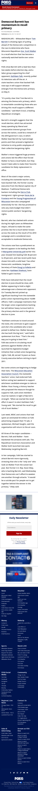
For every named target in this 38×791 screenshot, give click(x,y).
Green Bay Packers (6, 650)
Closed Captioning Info (24, 720)
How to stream (22, 648)
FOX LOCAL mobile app (6, 610)
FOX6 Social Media (6, 673)
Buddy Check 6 (22, 681)
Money (4, 620)
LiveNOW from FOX (23, 657)
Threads (3, 686)
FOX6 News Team (23, 709)
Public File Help (22, 716)
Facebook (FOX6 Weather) (6, 693)
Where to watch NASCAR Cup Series (23, 742)
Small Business (5, 634)
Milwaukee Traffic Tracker (23, 640)
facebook (10, 772)
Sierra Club (25, 192)
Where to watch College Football (22, 736)
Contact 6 (4, 623)
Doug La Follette (24, 267)
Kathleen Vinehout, (18, 270)
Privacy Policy (21, 542)
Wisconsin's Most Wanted (6, 596)
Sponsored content (6, 740)
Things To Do (21, 675)
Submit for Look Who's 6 (24, 623)
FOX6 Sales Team (6, 733)
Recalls (3, 627)
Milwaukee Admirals (7, 655)
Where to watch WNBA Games (24, 758)
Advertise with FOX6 (7, 735)
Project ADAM (22, 683)
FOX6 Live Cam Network (22, 600)
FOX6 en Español (6, 614)
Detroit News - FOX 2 (7, 713)
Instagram (4, 681)
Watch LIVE (22, 646)
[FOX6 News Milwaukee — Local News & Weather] (6, 3)
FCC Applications (22, 718)
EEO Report (21, 714)
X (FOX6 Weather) (6, 696)
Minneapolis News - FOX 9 (7, 709)
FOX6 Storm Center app (23, 596)
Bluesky (3, 688)
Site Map (3, 616)
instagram (17, 772)
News (3, 591)
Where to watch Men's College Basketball (24, 749)
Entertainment (5, 601)
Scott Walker (16, 31)
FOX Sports (21, 661)
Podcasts (4, 603)
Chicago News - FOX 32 (7, 706)
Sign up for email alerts (24, 705)
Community (22, 672)
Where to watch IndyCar (22, 746)
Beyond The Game (6, 653)
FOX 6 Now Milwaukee (6, 31)
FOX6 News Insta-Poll (7, 608)
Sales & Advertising (6, 730)
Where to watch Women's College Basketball (23, 754)
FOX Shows (21, 668)
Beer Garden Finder (23, 677)
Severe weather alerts (24, 593)
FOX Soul (20, 663)
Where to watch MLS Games (24, 762)
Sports (4, 646)
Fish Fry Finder (22, 679)
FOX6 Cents (4, 625)
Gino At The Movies (23, 637)
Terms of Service (20, 543)
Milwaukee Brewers (7, 648)
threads (20, 772)
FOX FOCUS (4, 737)
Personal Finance (6, 629)
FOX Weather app (23, 603)
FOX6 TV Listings (22, 655)
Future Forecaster (23, 609)
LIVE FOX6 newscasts (24, 650)
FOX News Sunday (23, 665)
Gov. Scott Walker (28, 51)
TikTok (3, 683)
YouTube (4, 677)
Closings (20, 607)
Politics (3, 605)
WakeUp (21, 620)
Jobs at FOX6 (21, 711)
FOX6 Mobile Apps (23, 707)
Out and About (22, 631)
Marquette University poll (14, 251)
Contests (20, 703)
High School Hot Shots (7, 657)
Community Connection (21, 686)
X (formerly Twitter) (7, 690)
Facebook (4, 679)
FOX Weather (21, 605)
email (27, 772)
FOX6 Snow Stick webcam (22, 612)
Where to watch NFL (23, 733)
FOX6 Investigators (6, 599)
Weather (21, 591)
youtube (24, 772)
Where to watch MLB (24, 739)
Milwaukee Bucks (6, 659)
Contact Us (22, 700)
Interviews (20, 633)
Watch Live (29, 3)
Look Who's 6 (21, 627)
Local (3, 593)
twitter (14, 772)
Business (4, 631)
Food (19, 635)
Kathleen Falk (17, 76)
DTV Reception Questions (22, 723)
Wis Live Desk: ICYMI (24, 653)
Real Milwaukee (22, 629)
